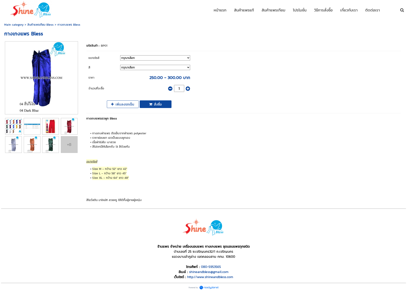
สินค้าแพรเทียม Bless (40, 24)
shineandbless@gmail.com (209, 271)
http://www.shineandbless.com (210, 276)
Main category (14, 24)
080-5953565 (211, 266)
